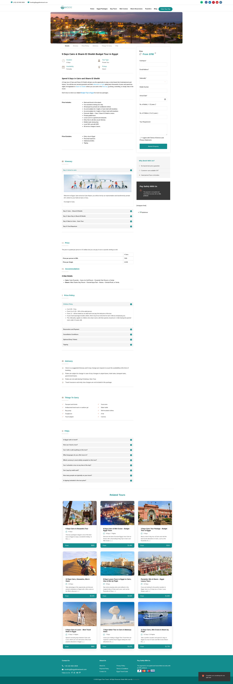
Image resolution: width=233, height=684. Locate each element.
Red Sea (104, 86)
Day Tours (113, 9)
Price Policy (85, 46)
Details (67, 46)
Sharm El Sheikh (81, 86)
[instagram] (220, 2)
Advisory (95, 46)
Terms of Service (155, 138)
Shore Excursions (136, 9)
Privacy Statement (145, 140)
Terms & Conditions (122, 668)
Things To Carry (107, 46)
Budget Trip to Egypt (87, 93)
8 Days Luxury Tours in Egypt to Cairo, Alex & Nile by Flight (117, 580)
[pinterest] (213, 2)
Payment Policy (104, 668)
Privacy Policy (120, 665)
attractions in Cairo (98, 84)
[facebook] (206, 2)
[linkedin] (209, 2)
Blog (155, 9)
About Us (102, 665)
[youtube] (217, 2)
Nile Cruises (124, 9)
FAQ (116, 46)
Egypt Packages (102, 9)
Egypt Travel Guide (122, 671)
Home (92, 9)
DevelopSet (136, 679)
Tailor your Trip (165, 9)
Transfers (148, 9)
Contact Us (102, 671)
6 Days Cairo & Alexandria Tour (77, 529)
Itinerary (75, 46)
